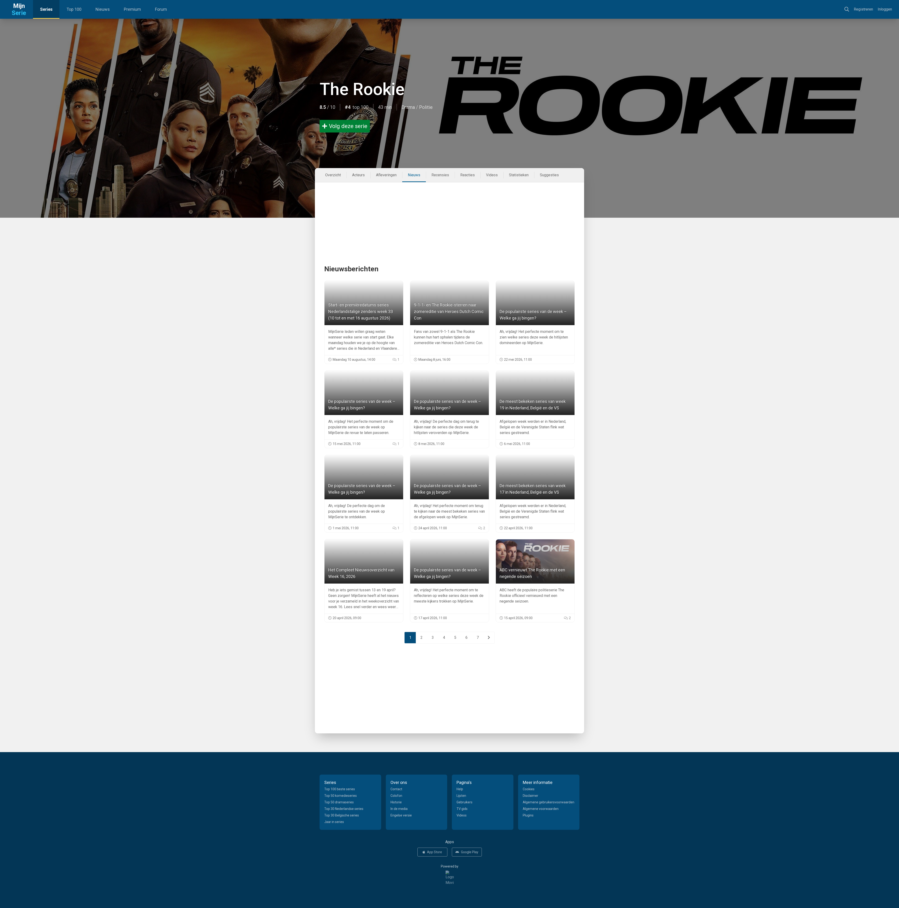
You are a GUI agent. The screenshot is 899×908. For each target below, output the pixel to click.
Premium (132, 9)
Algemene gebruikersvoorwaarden (548, 802)
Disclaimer (530, 796)
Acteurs (358, 175)
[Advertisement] (449, 215)
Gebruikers (464, 802)
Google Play (469, 852)
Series (46, 9)
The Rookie (362, 89)
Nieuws (103, 9)
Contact (396, 789)
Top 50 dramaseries (339, 802)
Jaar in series (334, 822)
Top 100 (73, 9)
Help (460, 789)
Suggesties (549, 175)
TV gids (462, 809)
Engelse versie (401, 815)
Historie (396, 802)
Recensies (440, 175)
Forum (161, 9)
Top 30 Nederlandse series (343, 809)
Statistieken (519, 175)
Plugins (528, 815)
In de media (399, 809)
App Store (434, 852)
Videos (492, 175)
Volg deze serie (348, 126)
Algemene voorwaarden (541, 809)
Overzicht (333, 175)
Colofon (396, 796)
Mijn (19, 9)
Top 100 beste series (339, 789)
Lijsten (461, 796)
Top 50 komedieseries (340, 796)
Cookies (528, 789)
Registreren (863, 9)
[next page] (488, 637)
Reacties (467, 175)
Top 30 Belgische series (341, 815)
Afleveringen (386, 175)
